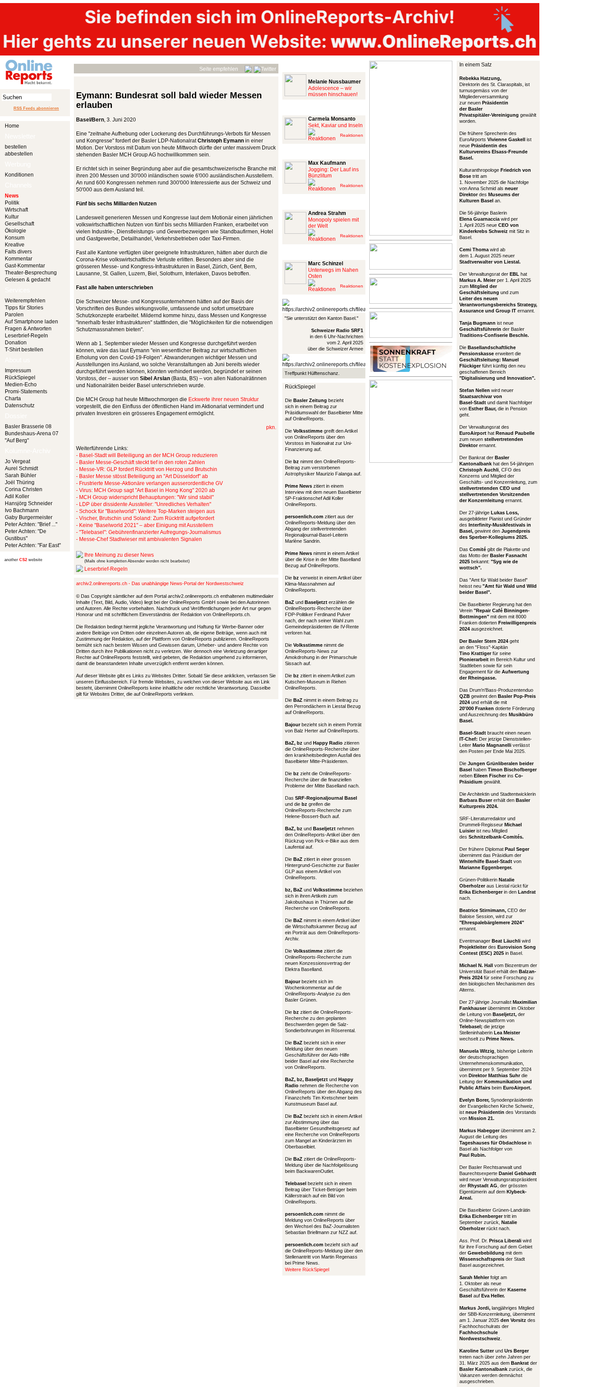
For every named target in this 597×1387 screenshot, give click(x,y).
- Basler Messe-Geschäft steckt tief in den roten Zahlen (140, 462)
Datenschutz (20, 405)
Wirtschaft (16, 210)
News (12, 196)
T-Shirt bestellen (24, 350)
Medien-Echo (21, 384)
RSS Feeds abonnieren (36, 108)
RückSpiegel (20, 377)
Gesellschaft (19, 224)
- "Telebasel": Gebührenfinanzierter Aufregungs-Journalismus (148, 532)
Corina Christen (23, 489)
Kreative (14, 245)
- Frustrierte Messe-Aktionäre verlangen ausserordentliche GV (149, 483)
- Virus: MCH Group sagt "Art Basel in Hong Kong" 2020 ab (145, 490)
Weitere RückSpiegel (307, 1269)
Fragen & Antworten (28, 329)
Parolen (14, 315)
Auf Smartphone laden (31, 322)
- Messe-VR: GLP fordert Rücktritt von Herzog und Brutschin (146, 469)
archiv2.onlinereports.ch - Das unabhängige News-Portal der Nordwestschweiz (160, 583)
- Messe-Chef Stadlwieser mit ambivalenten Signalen (139, 539)
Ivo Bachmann (22, 510)
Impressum (18, 371)
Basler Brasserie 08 (28, 426)
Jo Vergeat (17, 461)
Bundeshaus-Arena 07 (32, 433)
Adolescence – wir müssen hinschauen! (333, 91)
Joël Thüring (20, 482)
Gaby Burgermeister (28, 517)
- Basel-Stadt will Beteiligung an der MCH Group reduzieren (147, 455)
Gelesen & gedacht (27, 280)
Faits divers (18, 252)
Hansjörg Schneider (28, 503)
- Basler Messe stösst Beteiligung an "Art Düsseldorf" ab (142, 476)
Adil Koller (17, 496)
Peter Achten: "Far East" (33, 545)
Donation (16, 343)
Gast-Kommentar (25, 266)
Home (12, 126)
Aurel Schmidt (21, 468)
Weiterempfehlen (25, 301)
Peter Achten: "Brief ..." (31, 524)
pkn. (271, 427)
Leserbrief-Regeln (26, 336)
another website (23, 560)
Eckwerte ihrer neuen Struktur (223, 399)
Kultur (12, 217)
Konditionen (19, 175)
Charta (13, 398)
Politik (12, 203)
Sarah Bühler (20, 475)
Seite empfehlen (218, 69)
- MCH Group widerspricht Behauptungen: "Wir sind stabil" (145, 497)
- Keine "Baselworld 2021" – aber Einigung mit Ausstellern (144, 525)
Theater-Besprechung (31, 273)
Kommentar (18, 259)
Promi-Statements (26, 391)
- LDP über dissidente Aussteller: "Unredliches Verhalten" (143, 504)
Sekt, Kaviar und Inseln (335, 125)
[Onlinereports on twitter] (265, 68)
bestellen (16, 147)
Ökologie (15, 231)
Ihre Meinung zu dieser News (119, 555)
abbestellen (19, 154)
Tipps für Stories (24, 308)
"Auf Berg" (17, 440)
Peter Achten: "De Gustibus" (25, 534)
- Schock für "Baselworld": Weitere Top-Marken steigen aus (145, 511)
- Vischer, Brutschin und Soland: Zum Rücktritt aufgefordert (145, 518)
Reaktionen (351, 135)
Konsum (14, 238)
